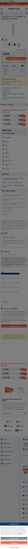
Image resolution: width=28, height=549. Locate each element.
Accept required (14, 538)
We (1, 527)
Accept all (14, 543)
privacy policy (19, 533)
